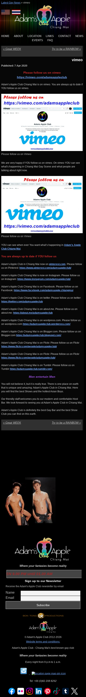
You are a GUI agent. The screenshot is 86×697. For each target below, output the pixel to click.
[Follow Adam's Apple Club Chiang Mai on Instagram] (29, 693)
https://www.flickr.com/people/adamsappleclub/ (29, 346)
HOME (5, 36)
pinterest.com (57, 264)
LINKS (50, 36)
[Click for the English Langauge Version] (6, 12)
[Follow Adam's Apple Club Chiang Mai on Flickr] (20, 693)
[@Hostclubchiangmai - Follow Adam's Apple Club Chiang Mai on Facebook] (12, 693)
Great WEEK (12, 49)
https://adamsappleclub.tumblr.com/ (31, 369)
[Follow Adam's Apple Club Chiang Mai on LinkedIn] (38, 693)
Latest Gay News (10, 2)
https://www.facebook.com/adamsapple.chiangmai (43, 290)
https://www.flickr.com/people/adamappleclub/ (28, 357)
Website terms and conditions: (43, 641)
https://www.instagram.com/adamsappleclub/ (44, 279)
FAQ (50, 40)
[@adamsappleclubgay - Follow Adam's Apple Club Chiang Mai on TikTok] (56, 693)
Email (10, 597)
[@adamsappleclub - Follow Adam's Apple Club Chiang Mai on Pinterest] (47, 693)
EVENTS (37, 40)
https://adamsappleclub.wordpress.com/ (46, 324)
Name (10, 592)
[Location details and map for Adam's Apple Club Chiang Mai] (49, 673)
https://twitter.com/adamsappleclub (22, 301)
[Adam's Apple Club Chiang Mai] (43, 29)
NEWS (79, 36)
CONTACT (64, 36)
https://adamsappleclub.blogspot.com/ (38, 335)
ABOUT (18, 36)
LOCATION (34, 36)
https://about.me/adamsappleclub (33, 312)
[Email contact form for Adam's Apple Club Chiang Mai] (24, 673)
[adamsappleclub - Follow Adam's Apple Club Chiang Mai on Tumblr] (65, 693)
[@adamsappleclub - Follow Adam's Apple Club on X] (74, 693)
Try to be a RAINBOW (66, 49)
